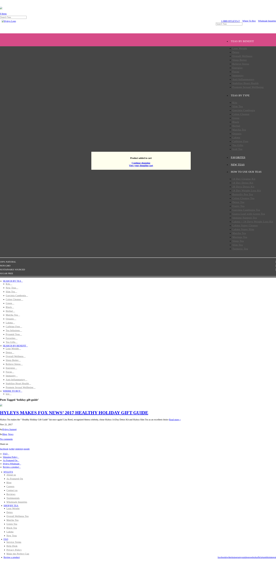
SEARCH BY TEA (12, 281)
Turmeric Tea (240, 248)
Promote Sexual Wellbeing (248, 87)
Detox (235, 52)
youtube (244, 557)
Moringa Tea (239, 237)
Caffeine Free (240, 141)
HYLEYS (8, 472)
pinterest (19, 449)
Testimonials (13, 498)
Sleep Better (239, 60)
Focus (235, 71)
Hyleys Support (9, 429)
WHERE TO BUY (12, 391)
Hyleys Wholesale (11, 464)
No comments (6, 439)
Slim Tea (237, 106)
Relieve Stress (240, 63)
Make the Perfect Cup (17, 554)
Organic (237, 133)
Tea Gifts (237, 145)
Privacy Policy (14, 550)
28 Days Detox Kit (243, 186)
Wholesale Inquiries (267, 21)
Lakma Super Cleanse (245, 225)
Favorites (10, 338)
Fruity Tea (238, 206)
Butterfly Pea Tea (242, 194)
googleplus (253, 557)
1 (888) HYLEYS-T (230, 21)
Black (235, 121)
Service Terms (13, 542)
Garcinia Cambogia (243, 110)
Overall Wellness (242, 56)
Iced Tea (237, 149)
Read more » (175, 419)
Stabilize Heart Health (245, 83)
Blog (4, 434)
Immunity (238, 75)
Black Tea (11, 528)
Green (235, 118)
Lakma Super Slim (243, 229)
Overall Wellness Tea (17, 516)
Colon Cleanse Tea (243, 198)
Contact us (12, 490)
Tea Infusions (13, 330)
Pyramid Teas (13, 334)
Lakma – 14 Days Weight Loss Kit (252, 221)
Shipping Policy (10, 457)
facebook (4, 449)
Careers (10, 486)
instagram (236, 557)
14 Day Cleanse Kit (243, 178)
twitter (12, 449)
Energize (237, 67)
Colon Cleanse (240, 114)
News (10, 434)
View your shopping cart (141, 165)
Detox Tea (238, 202)
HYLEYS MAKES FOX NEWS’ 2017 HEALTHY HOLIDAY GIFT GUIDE (74, 412)
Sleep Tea (238, 241)
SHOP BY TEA (11, 505)
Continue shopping (141, 163)
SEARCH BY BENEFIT (14, 345)
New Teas (11, 288)
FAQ (5, 454)
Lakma (236, 137)
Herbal (236, 125)
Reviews (10, 494)
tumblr (265, 557)
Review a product (11, 467)
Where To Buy (249, 21)
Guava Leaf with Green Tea (248, 213)
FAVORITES (238, 157)
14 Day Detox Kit (242, 182)
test (7, 394)
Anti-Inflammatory (243, 79)
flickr (260, 557)
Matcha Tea (239, 129)
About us (11, 475)
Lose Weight (239, 48)
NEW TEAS (238, 164)
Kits (234, 102)
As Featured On (10, 460)
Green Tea (11, 524)
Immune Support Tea (244, 217)
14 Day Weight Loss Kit (246, 190)
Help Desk (12, 546)
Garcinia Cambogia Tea (246, 209)
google (26, 449)
